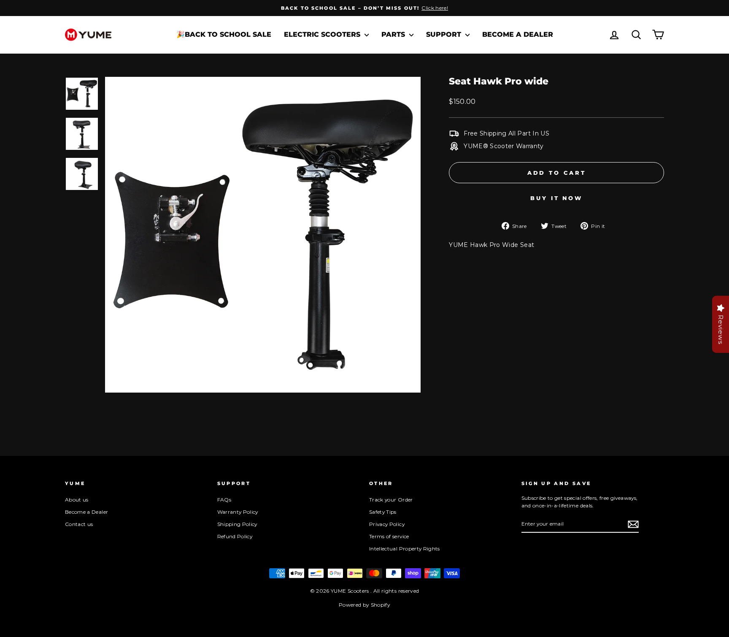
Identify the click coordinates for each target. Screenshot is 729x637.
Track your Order (391, 499)
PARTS (394, 34)
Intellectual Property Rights (404, 548)
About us (77, 499)
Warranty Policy (237, 512)
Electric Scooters (323, 34)
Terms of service (389, 536)
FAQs (224, 499)
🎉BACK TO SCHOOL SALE (223, 34)
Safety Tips (383, 512)
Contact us (79, 524)
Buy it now (556, 198)
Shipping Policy (237, 524)
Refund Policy (235, 536)
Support (444, 34)
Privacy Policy (387, 524)
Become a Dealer (517, 34)
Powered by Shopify (364, 605)
